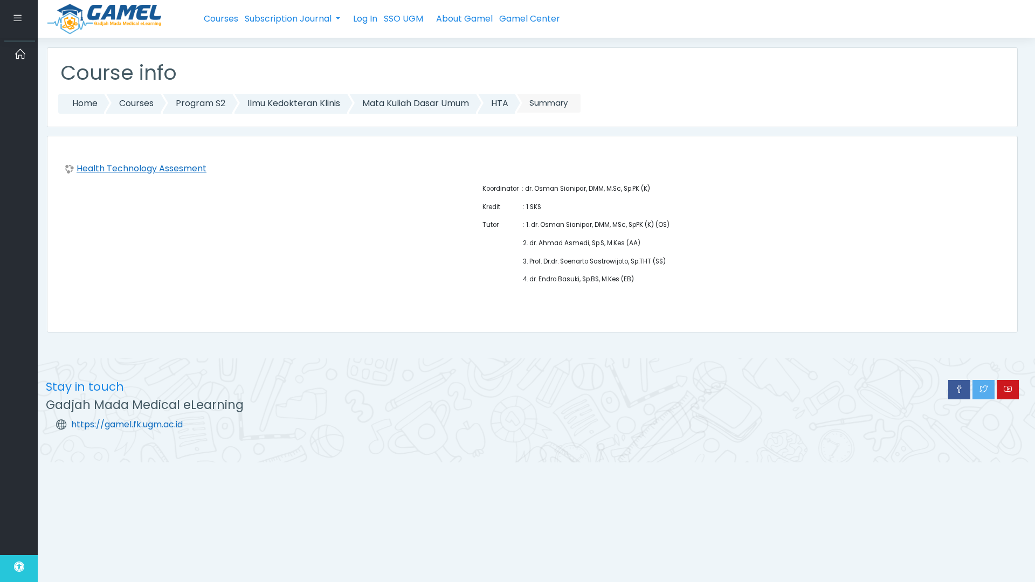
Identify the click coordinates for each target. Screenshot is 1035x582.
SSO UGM (403, 18)
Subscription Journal (289, 18)
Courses (221, 18)
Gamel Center (529, 18)
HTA (499, 103)
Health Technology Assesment (141, 168)
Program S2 (200, 103)
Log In (365, 18)
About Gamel (464, 18)
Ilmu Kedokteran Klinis (293, 103)
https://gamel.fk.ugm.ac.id (127, 424)
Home (85, 103)
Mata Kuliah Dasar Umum (415, 103)
